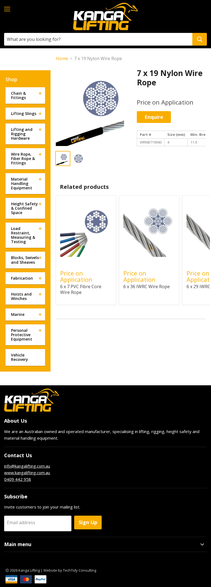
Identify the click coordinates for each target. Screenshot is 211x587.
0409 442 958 (17, 479)
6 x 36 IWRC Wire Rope (146, 286)
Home (62, 58)
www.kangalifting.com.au (27, 472)
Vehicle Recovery (19, 357)
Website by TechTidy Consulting (69, 570)
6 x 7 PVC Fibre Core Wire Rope (80, 289)
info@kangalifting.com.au (27, 466)
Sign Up (88, 522)
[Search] (199, 39)
